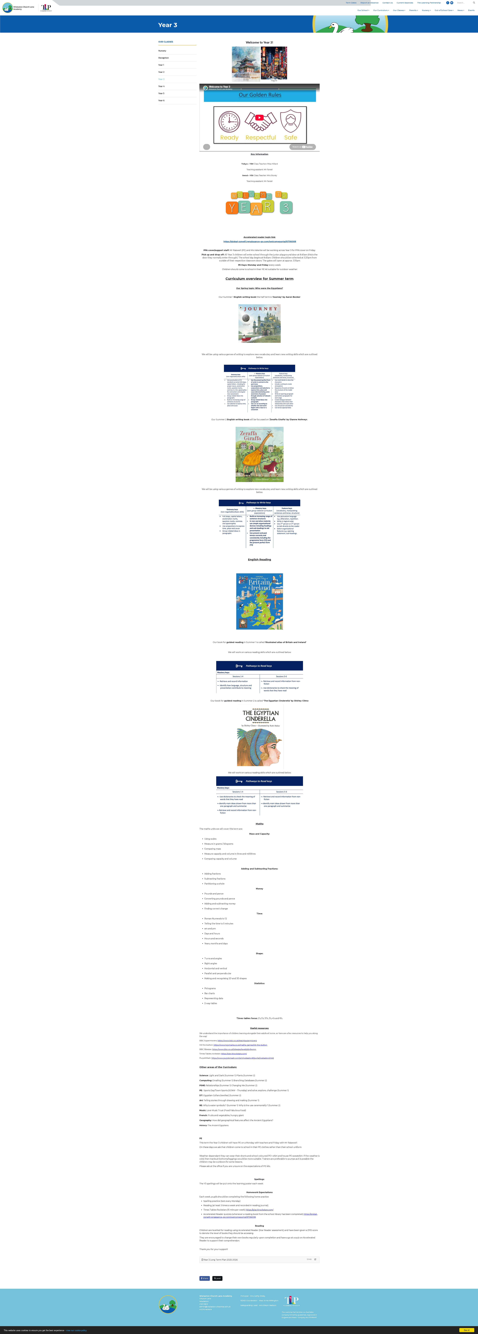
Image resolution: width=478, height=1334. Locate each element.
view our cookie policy (76, 1330)
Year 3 (161, 79)
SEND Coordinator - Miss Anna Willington (259, 1300)
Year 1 (161, 65)
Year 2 (161, 72)
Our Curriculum (380, 10)
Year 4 (161, 86)
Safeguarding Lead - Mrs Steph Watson (258, 1305)
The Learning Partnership (429, 3)
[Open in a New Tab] (315, 1259)
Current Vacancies (405, 3)
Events (471, 10)
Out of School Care (443, 10)
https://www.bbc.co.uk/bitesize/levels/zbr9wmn (234, 1049)
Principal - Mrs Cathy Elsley (252, 1296)
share (205, 1278)
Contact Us (388, 3)
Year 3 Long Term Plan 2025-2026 (220, 1260)
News (460, 10)
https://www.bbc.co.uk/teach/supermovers (237, 1041)
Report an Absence (369, 3)
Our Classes (398, 10)
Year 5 (161, 93)
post (218, 1278)
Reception (163, 58)
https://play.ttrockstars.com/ (234, 1054)
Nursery (425, 10)
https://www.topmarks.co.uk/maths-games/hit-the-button (240, 1045)
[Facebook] (447, 2)
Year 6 (161, 100)
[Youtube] (451, 2)
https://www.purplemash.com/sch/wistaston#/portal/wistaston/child (242, 1058)
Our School (363, 10)
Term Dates (351, 3)
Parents (413, 10)
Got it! (467, 1330)
